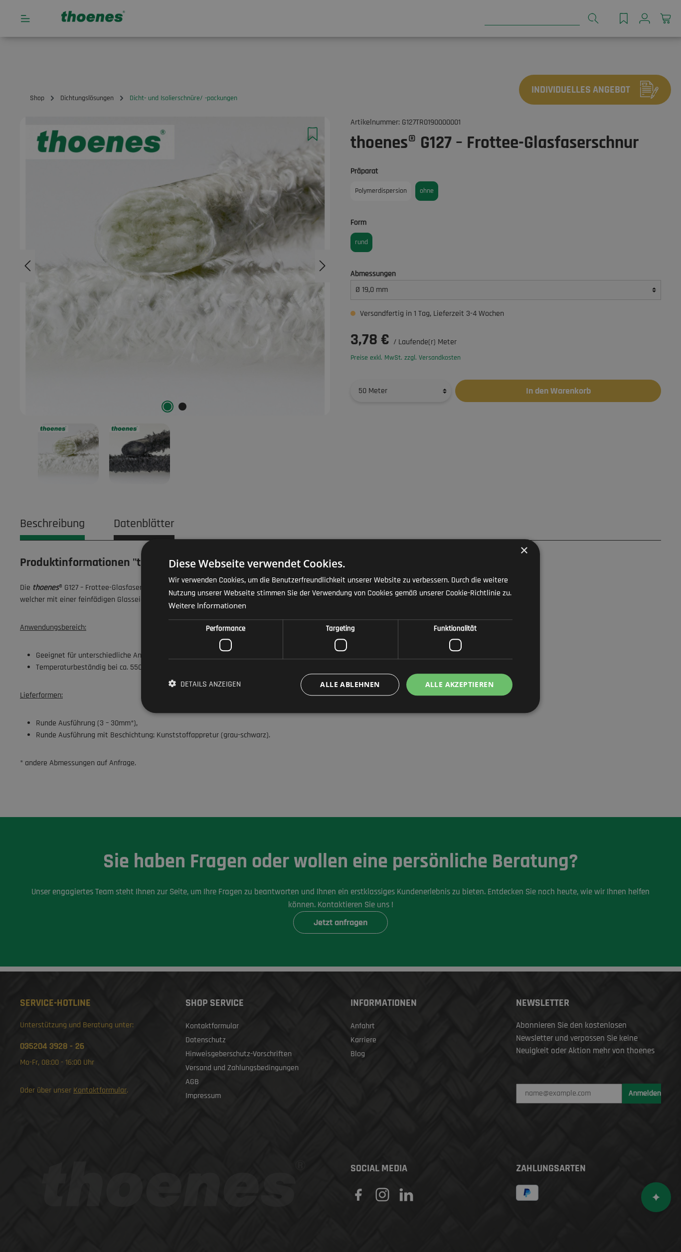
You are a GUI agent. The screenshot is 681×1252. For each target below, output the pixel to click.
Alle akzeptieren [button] (459, 684)
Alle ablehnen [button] (349, 684)
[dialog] (340, 626)
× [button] (523, 551)
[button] (205, 685)
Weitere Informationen (207, 605)
